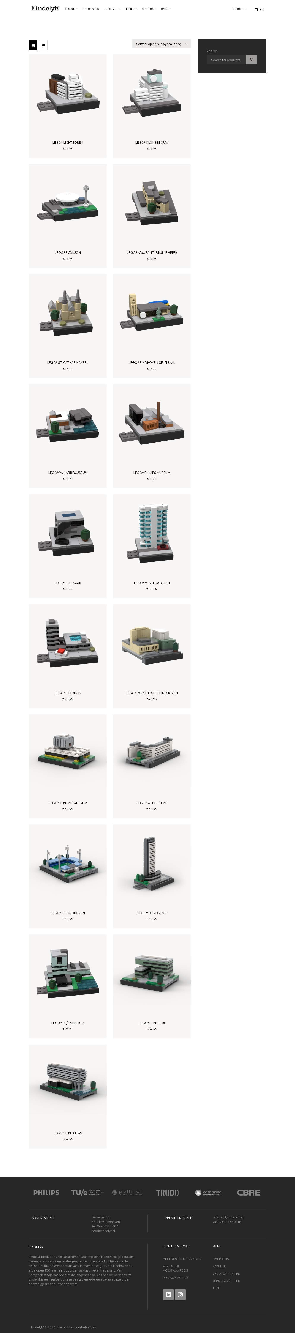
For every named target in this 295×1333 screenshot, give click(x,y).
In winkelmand (68, 141)
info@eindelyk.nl (103, 1230)
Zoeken (251, 59)
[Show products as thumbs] (33, 45)
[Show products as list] (43, 45)
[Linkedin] (168, 1294)
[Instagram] (180, 1294)
